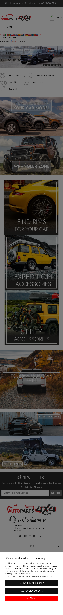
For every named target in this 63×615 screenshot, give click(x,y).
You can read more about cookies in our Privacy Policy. (28, 576)
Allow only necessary (31, 583)
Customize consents (31, 591)
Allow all (31, 598)
